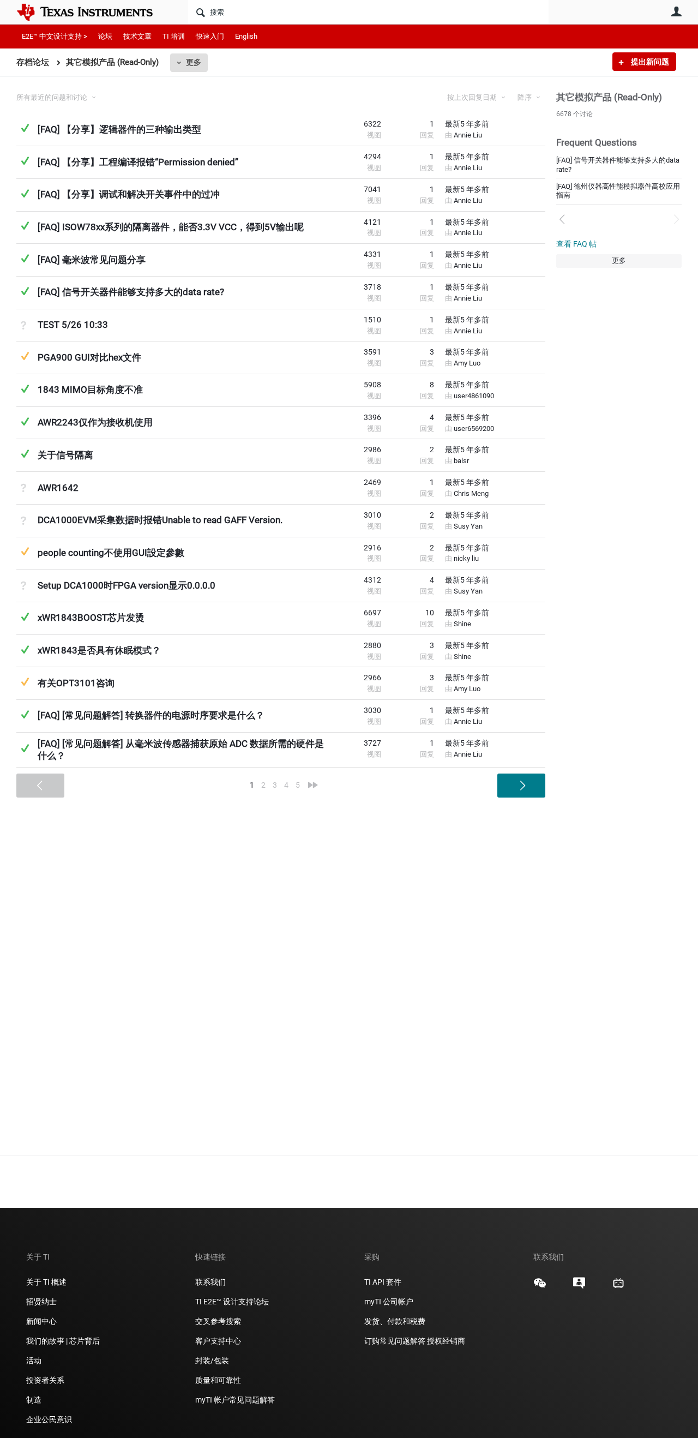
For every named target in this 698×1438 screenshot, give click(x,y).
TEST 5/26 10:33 (73, 324)
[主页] (92, 12)
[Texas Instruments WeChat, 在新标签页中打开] (539, 1287)
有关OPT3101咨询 (76, 683)
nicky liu (466, 558)
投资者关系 (45, 1380)
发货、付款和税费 (394, 1321)
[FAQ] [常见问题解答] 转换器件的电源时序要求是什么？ (151, 715)
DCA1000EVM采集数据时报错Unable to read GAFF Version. (160, 519)
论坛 (105, 36)
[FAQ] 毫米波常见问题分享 (92, 259)
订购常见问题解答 (394, 1341)
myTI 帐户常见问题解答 (235, 1399)
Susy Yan (468, 526)
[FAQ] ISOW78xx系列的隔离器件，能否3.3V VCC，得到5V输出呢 (171, 226)
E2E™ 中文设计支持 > (54, 36)
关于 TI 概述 (46, 1282)
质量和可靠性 (219, 1380)
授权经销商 (446, 1341)
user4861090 (474, 396)
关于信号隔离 (65, 455)
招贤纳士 (41, 1301)
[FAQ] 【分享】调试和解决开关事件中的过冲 (129, 194)
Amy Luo (467, 363)
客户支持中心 (218, 1341)
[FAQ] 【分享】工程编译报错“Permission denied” (138, 162)
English (246, 36)
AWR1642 (58, 487)
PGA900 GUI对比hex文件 (89, 357)
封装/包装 (212, 1360)
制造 (33, 1399)
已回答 (24, 127)
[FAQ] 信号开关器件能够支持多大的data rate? (131, 291)
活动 (33, 1360)
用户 (676, 11)
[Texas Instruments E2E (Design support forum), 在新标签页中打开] (579, 1287)
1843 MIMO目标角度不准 (90, 389)
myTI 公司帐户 (388, 1301)
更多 (193, 62)
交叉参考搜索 (218, 1321)
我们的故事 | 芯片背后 (63, 1341)
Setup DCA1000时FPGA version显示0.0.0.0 (126, 585)
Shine (462, 624)
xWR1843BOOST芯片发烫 (91, 617)
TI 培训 (174, 36)
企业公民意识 (49, 1419)
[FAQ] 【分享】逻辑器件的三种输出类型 (119, 129)
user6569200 (474, 428)
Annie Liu (468, 135)
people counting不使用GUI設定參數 (111, 552)
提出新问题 (649, 61)
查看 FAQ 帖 (576, 243)
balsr (461, 461)
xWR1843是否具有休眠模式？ (99, 650)
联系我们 (210, 1282)
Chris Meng (471, 493)
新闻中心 (41, 1321)
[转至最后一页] (313, 785)
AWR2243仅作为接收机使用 (95, 422)
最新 (467, 123)
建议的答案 (24, 355)
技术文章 (137, 36)
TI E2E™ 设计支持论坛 (232, 1301)
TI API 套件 (382, 1282)
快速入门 (210, 36)
